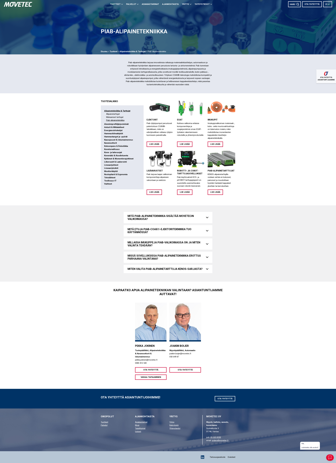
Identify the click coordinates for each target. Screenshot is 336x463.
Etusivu (104, 51)
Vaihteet (108, 184)
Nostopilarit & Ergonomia (115, 174)
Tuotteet (115, 4)
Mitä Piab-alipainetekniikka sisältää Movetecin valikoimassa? (161, 217)
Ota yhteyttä (311, 4)
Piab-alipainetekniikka (115, 120)
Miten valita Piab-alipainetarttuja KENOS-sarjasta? (165, 268)
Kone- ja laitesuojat (113, 152)
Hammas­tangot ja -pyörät (115, 137)
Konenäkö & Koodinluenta (116, 155)
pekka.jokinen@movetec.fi (146, 360)
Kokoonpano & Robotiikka (116, 146)
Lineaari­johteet (111, 165)
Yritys (185, 4)
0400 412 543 (141, 363)
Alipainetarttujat (113, 114)
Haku (292, 4)
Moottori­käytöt (111, 171)
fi (326, 4)
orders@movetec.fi (220, 440)
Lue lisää (154, 144)
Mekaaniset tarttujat (114, 117)
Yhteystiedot (202, 4)
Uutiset (138, 431)
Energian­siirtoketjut (113, 130)
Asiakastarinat (141, 422)
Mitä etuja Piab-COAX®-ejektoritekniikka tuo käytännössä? (159, 231)
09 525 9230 (215, 437)
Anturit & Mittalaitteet (114, 127)
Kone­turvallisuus (112, 149)
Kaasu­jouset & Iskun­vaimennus (118, 140)
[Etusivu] (18, 4)
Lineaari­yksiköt (111, 168)
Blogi (137, 425)
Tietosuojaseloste (217, 457)
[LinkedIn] (202, 457)
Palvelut (131, 4)
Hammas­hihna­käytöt (113, 133)
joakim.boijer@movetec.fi (180, 353)
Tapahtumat (140, 428)
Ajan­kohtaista (170, 4)
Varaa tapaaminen (151, 377)
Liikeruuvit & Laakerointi (115, 162)
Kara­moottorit (110, 143)
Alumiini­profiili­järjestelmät (116, 124)
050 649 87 (174, 357)
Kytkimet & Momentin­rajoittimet (118, 159)
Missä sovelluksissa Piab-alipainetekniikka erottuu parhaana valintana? (164, 257)
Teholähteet (109, 177)
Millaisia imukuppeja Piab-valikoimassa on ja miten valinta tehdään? (164, 244)
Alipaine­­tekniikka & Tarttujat (133, 51)
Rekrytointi (173, 425)
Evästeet (231, 457)
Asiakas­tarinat (150, 4)
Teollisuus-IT (110, 181)
